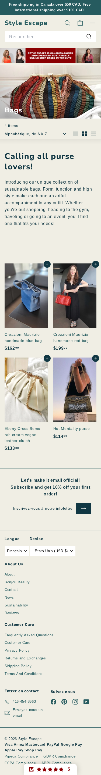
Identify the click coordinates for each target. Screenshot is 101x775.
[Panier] (80, 23)
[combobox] (50, 37)
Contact (11, 590)
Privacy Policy (17, 650)
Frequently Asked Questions (29, 635)
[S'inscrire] (83, 508)
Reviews (12, 613)
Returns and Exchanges (25, 658)
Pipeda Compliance (21, 756)
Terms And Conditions (24, 674)
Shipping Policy (18, 666)
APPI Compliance (56, 763)
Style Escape (26, 23)
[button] (50, 769)
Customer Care (17, 643)
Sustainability (16, 605)
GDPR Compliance (59, 756)
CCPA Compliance (20, 763)
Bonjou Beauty (17, 582)
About (10, 574)
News (9, 597)
